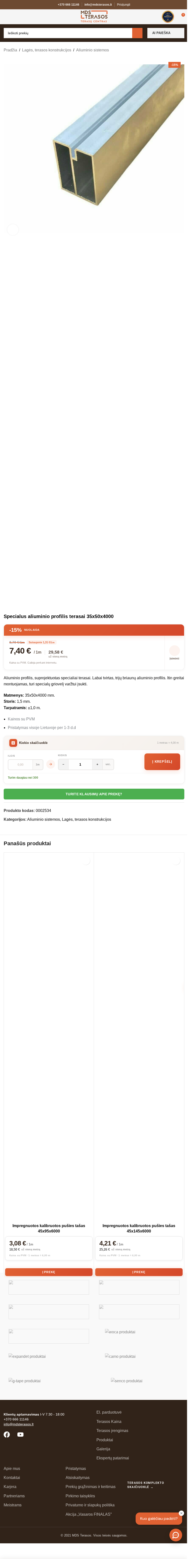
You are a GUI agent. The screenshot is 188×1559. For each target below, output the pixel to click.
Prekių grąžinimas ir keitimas (91, 1487)
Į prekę (49, 1272)
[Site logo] (94, 16)
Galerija (103, 1449)
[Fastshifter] (139, 1312)
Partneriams (14, 1496)
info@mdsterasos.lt (98, 4)
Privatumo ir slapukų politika (90, 1505)
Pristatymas (76, 1468)
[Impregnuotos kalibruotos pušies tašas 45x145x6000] (139, 1037)
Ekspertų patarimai (112, 1458)
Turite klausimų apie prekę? (94, 794)
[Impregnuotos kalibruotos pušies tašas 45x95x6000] (49, 1037)
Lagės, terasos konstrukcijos (46, 50)
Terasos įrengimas (112, 1431)
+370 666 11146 (68, 4)
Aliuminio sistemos (92, 50)
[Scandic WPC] (139, 1287)
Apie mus (12, 1468)
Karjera (10, 1487)
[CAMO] (139, 1360)
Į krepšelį (162, 761)
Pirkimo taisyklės (80, 1496)
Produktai (104, 1440)
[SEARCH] (137, 33)
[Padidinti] (12, 229)
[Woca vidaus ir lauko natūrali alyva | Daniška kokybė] (139, 1336)
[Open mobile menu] (5, 17)
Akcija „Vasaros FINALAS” (89, 1514)
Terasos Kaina (108, 1421)
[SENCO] (139, 1385)
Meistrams (13, 1505)
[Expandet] (49, 1360)
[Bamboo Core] (49, 1336)
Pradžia (10, 50)
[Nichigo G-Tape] (49, 1385)
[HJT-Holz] (49, 1312)
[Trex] (49, 1287)
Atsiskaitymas (78, 1478)
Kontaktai (12, 1478)
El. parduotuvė (109, 1412)
